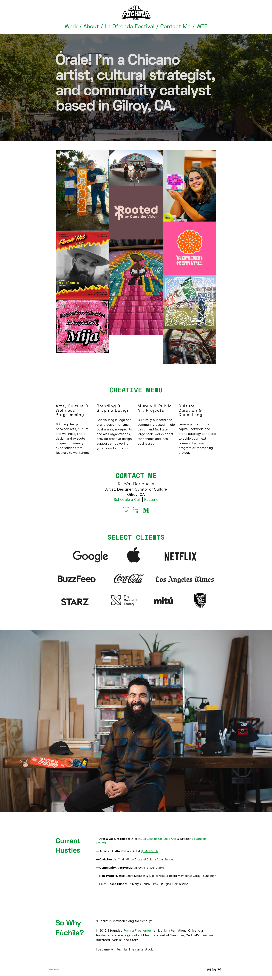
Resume (151, 499)
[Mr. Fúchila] (136, 13)
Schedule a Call (127, 499)
